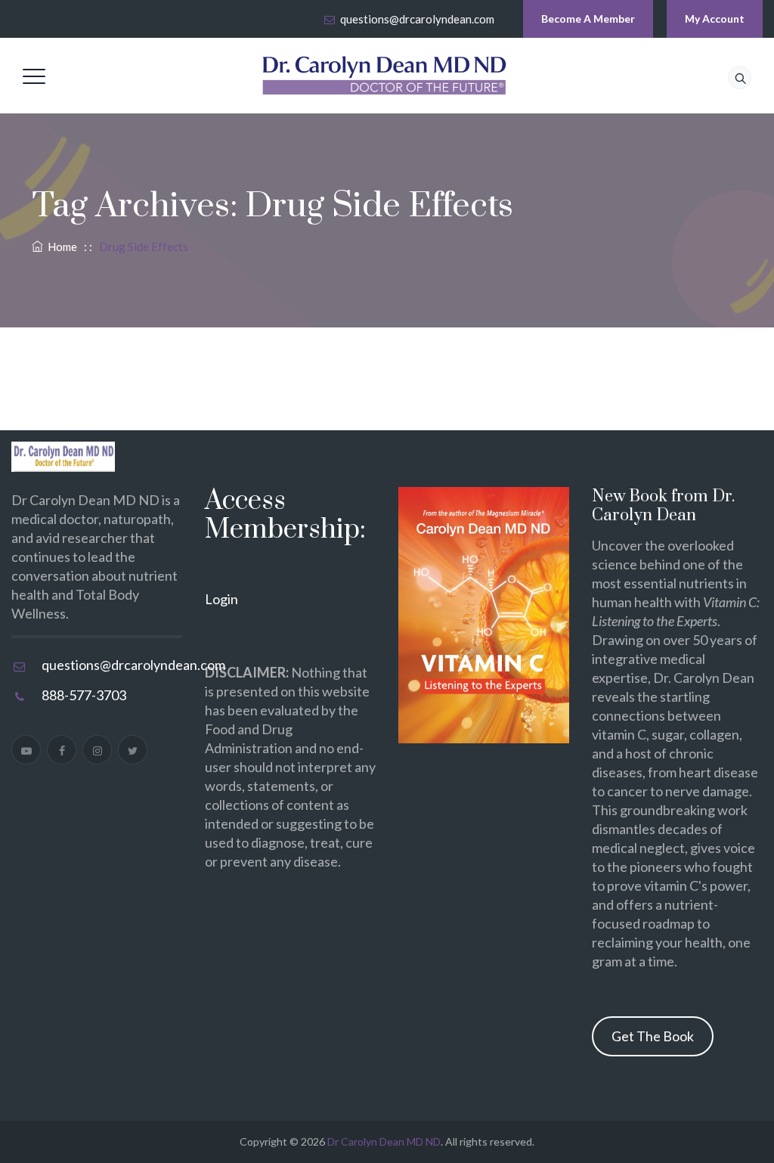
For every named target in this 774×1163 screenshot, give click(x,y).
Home (60, 246)
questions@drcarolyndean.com (417, 19)
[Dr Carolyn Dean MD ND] (384, 75)
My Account (715, 18)
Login (221, 599)
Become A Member (588, 18)
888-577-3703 (84, 695)
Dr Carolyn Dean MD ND (384, 1141)
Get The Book (652, 1036)
